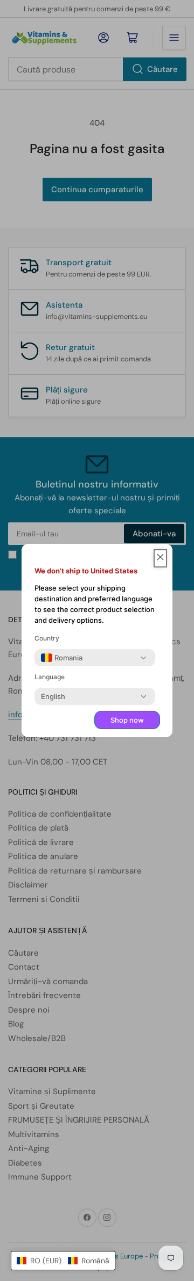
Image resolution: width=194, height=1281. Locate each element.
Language (49, 677)
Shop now (127, 720)
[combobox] (61, 657)
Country (46, 638)
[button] (63, 1260)
